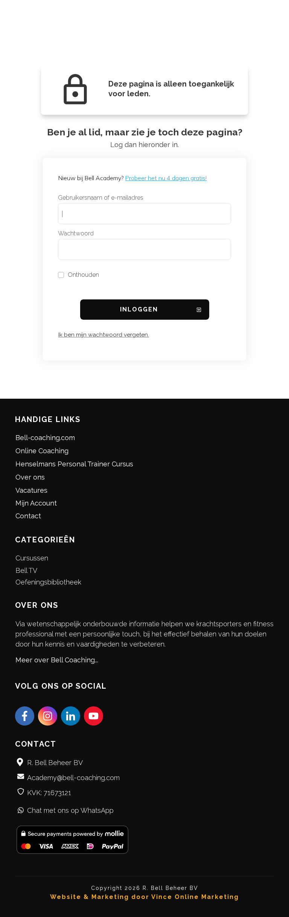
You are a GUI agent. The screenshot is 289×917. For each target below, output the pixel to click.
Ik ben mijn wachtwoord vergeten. (103, 334)
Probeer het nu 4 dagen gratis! (166, 178)
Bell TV (26, 570)
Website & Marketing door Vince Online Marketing (144, 896)
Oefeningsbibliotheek (48, 582)
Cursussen (31, 558)
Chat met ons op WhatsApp (70, 810)
